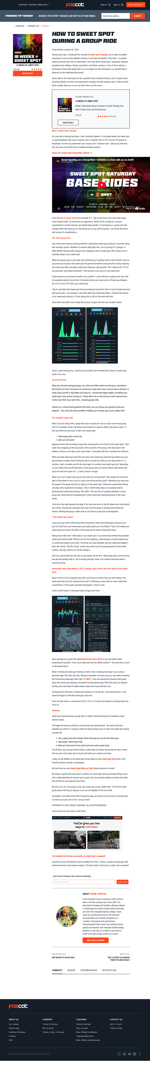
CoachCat (23, 4)
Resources (43, 4)
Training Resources (84, 1036)
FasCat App (14, 1028)
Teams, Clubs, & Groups (53, 1032)
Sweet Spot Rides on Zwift (82, 768)
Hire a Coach (82, 1028)
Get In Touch (116, 1024)
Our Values (14, 1024)
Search (104, 5)
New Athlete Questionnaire (88, 1040)
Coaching (32, 4)
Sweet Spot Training (98, 54)
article (45, 26)
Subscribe (122, 882)
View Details (27, 73)
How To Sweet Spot (68, 218)
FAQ (11, 1040)
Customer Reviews (17, 1032)
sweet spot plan (109, 759)
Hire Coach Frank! (96, 940)
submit (137, 16)
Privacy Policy (116, 1028)
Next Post (125, 954)
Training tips (33, 26)
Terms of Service (50, 1024)
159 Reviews (112, 116)
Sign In (117, 5)
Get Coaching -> (136, 5)
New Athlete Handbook (86, 1032)
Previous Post (59, 954)
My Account (48, 1028)
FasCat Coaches (83, 1024)
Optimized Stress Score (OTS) (89, 659)
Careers (12, 1036)
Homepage (19, 26)
